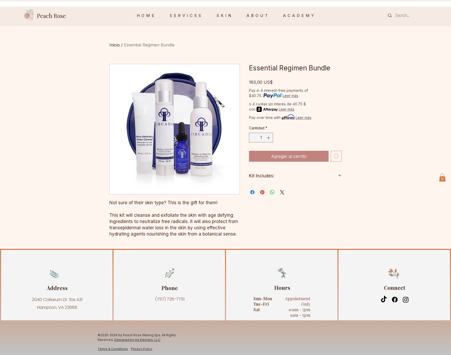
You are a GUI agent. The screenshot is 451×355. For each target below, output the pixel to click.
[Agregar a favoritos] (336, 156)
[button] (224, 15)
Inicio (114, 44)
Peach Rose (51, 16)
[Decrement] (253, 137)
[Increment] (269, 137)
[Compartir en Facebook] (252, 192)
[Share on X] (282, 192)
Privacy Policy (141, 349)
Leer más (290, 95)
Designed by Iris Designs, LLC (137, 340)
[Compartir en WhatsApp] (272, 192)
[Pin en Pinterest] (262, 192)
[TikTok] (384, 299)
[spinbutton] (261, 137)
